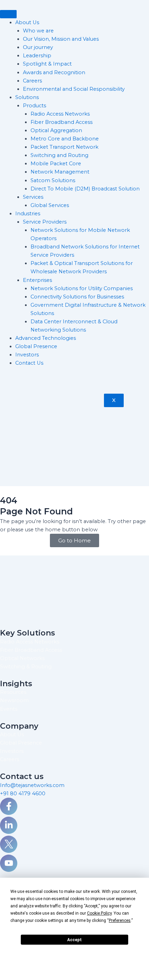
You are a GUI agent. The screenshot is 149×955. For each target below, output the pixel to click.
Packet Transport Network (64, 147)
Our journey (38, 47)
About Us (27, 22)
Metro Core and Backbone (64, 139)
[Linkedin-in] (8, 825)
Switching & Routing (26, 666)
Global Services (49, 205)
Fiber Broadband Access (61, 122)
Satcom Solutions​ (52, 180)
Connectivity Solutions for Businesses (77, 297)
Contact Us (29, 363)
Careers (32, 81)
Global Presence (36, 346)
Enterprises (37, 280)
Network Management (59, 172)
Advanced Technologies (45, 338)
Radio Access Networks (60, 114)
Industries (27, 213)
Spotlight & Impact (47, 64)
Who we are (38, 31)
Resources (13, 692)
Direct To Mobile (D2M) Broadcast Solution (85, 189)
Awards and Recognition (54, 72)
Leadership (37, 55)
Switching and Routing (59, 155)
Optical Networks (22, 658)
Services (33, 197)
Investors (27, 355)
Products (34, 105)
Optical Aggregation (56, 130)
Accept (74, 939)
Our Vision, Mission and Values (61, 39)
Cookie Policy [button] (99, 913)
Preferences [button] (120, 920)
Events (8, 709)
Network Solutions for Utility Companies (81, 288)
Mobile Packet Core (55, 163)
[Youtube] (8, 863)
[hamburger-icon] (8, 14)
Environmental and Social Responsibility (74, 89)
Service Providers (45, 222)
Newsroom (14, 700)
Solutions (27, 97)
